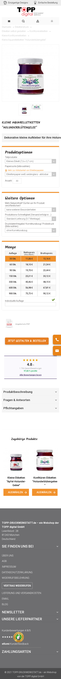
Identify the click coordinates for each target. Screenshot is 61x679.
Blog (5, 604)
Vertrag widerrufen (17, 585)
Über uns (7, 555)
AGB (4, 561)
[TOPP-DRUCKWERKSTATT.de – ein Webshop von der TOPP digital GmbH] (30, 11)
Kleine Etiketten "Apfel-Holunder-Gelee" (16, 481)
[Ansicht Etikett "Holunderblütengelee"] (37, 107)
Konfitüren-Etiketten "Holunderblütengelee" (44, 481)
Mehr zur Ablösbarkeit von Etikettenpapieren (26, 170)
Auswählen (15, 492)
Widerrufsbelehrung (15, 577)
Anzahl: (8, 180)
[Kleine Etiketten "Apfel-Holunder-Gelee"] (16, 461)
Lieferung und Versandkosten (21, 593)
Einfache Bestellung (48, 2)
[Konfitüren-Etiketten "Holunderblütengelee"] (45, 461)
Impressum (9, 566)
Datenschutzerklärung (17, 572)
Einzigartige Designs (18, 2)
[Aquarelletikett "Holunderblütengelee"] (24, 109)
